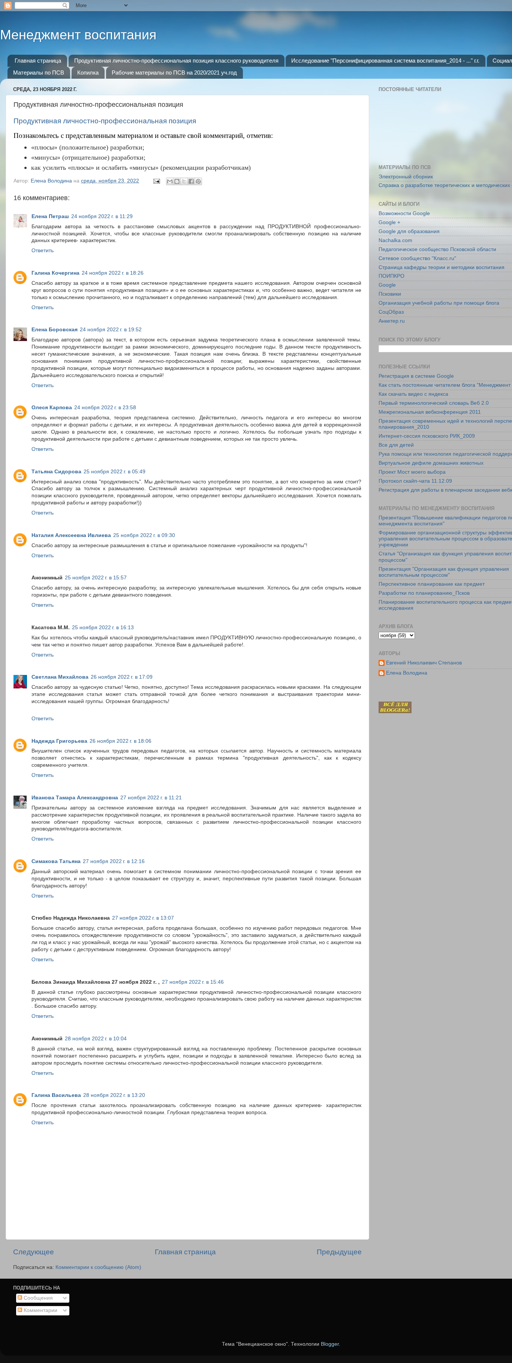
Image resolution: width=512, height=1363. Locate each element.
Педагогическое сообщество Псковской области (437, 249)
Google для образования (409, 231)
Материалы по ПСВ (38, 72)
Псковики (390, 294)
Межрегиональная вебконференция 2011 (430, 412)
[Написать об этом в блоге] (177, 181)
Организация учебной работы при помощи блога (439, 303)
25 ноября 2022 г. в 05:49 (114, 471)
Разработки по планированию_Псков (424, 593)
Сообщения (37, 1298)
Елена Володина (406, 673)
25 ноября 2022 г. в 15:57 (96, 578)
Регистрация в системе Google (416, 376)
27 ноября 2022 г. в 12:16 (114, 861)
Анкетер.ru (392, 321)
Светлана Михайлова (59, 677)
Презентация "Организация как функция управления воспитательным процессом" (444, 572)
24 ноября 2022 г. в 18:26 (113, 273)
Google (387, 285)
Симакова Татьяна (56, 861)
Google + (389, 222)
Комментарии (39, 1310)
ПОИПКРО (391, 276)
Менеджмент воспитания (78, 34)
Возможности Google (404, 213)
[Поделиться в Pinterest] (198, 181)
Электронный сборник (406, 177)
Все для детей (396, 445)
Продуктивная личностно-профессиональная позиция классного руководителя (176, 60)
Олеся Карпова (51, 407)
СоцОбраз (391, 312)
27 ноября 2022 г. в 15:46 (193, 982)
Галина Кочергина (55, 273)
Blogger (330, 1344)
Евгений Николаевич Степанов (424, 663)
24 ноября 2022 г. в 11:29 (102, 216)
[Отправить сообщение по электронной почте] (156, 181)
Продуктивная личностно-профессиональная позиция (104, 121)
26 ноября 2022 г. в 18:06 (120, 741)
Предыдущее (339, 1252)
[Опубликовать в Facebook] (191, 181)
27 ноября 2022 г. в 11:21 (151, 797)
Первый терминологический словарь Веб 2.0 (434, 403)
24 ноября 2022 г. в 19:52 (111, 329)
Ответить (42, 250)
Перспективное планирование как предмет (432, 584)
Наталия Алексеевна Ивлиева (71, 535)
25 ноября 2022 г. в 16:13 (103, 627)
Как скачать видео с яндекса (413, 394)
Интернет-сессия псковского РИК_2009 (427, 436)
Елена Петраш (50, 216)
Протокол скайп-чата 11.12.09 (415, 481)
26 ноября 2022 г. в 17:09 (122, 677)
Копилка (88, 72)
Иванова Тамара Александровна (74, 797)
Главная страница (38, 60)
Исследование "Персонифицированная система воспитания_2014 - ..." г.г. (385, 60)
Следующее (33, 1252)
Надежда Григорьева (59, 741)
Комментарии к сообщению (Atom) (98, 1267)
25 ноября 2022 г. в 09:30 (144, 535)
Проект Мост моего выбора (412, 472)
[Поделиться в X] (184, 181)
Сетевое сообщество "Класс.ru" (417, 258)
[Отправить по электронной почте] (170, 181)
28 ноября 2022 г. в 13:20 (114, 1095)
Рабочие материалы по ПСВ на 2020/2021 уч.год (174, 72)
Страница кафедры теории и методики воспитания (442, 267)
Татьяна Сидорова (56, 471)
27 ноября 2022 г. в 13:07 (143, 918)
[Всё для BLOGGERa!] (395, 711)
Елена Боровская (54, 329)
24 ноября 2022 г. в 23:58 (105, 407)
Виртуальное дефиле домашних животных (431, 463)
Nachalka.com (395, 240)
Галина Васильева (56, 1095)
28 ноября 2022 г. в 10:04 (96, 1038)
